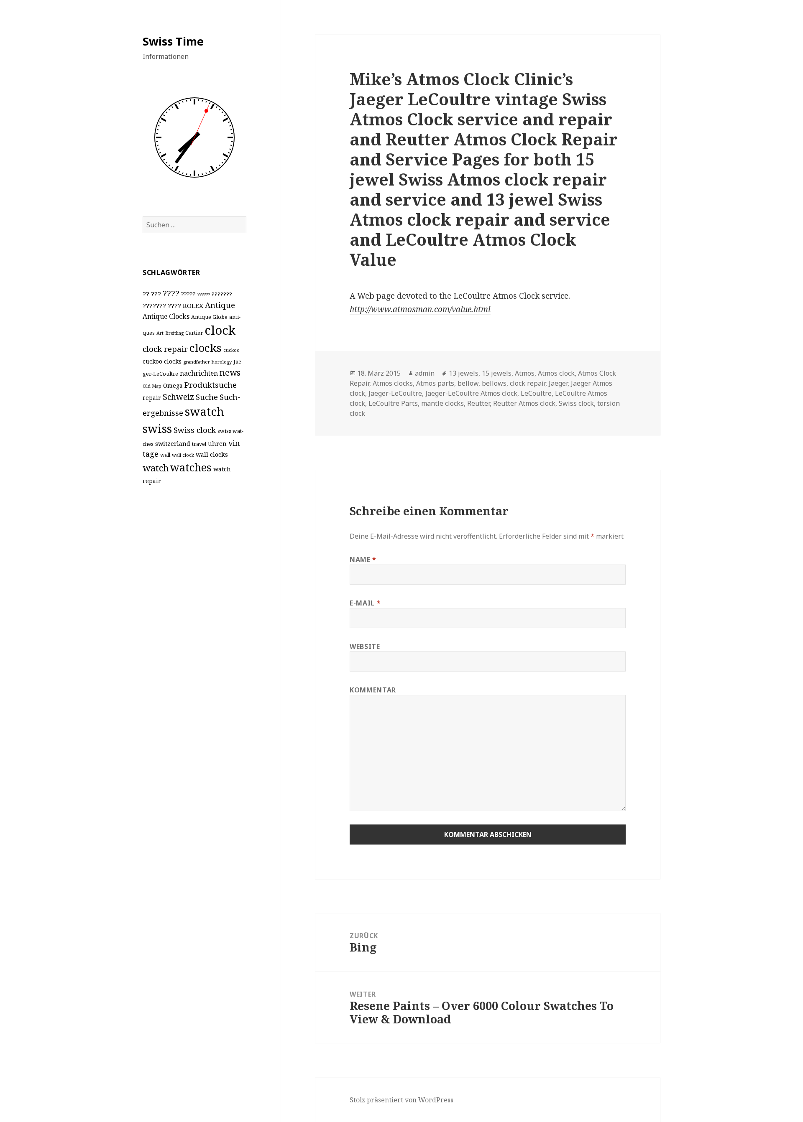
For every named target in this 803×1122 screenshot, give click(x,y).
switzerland (172, 444)
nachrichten (199, 373)
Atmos (524, 373)
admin (425, 373)
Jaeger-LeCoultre (395, 393)
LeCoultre (536, 393)
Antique (220, 305)
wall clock (183, 455)
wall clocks (212, 454)
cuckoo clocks (162, 361)
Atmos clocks (393, 383)
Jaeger (558, 383)
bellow (468, 383)
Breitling (174, 333)
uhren (217, 444)
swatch (204, 411)
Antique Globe (209, 317)
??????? (222, 294)
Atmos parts (435, 383)
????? (188, 294)
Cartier (194, 332)
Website (365, 646)
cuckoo (231, 350)
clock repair (165, 348)
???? (171, 293)
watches (191, 467)
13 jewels (463, 373)
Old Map (152, 386)
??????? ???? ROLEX (173, 305)
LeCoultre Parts (393, 403)
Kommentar (373, 690)
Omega (173, 385)
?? (146, 294)
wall (165, 454)
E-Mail (365, 603)
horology (222, 362)
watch (156, 468)
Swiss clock (195, 430)
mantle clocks (442, 403)
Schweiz (178, 396)
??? (156, 294)
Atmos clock (556, 373)
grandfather (196, 362)
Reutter (478, 403)
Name (363, 559)
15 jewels (496, 373)
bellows (494, 383)
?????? (203, 294)
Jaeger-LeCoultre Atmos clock (471, 393)
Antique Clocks (166, 316)
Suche (207, 397)
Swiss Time (173, 41)
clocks (205, 347)
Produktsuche (210, 384)
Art (160, 333)
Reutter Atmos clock (524, 403)
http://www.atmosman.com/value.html (420, 309)
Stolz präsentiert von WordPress (401, 1099)
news (230, 372)
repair (152, 398)
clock (220, 330)
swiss (157, 428)
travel (199, 444)
